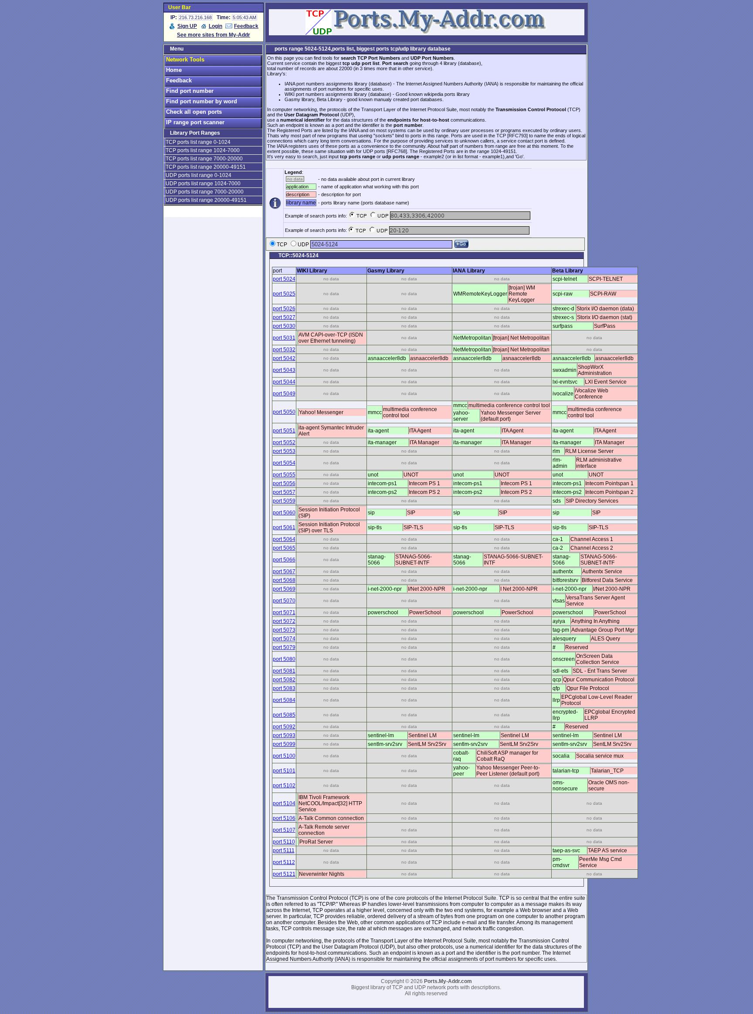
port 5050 (284, 412)
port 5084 (284, 700)
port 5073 (284, 630)
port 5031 (284, 338)
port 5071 (284, 612)
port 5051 (284, 431)
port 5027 (284, 317)
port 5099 (284, 744)
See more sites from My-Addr (213, 35)
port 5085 (284, 715)
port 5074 (284, 639)
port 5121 (284, 874)
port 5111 (284, 850)
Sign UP (187, 26)
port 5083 (284, 688)
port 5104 (284, 803)
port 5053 (284, 451)
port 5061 (284, 527)
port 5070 (284, 601)
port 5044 (284, 382)
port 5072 (284, 621)
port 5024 (284, 279)
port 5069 (284, 589)
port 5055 (284, 475)
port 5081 (284, 671)
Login (215, 26)
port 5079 (284, 647)
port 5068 (284, 580)
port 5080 (284, 659)
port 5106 (284, 818)
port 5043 (284, 370)
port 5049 (284, 394)
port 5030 (284, 326)
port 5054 (284, 463)
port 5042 (284, 358)
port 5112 (284, 862)
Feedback (246, 26)
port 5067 (284, 571)
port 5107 (284, 830)
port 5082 (284, 680)
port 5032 (284, 350)
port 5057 (284, 492)
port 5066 (284, 560)
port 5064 (284, 539)
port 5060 (284, 513)
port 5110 (284, 842)
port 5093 (284, 735)
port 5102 (284, 786)
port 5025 (284, 294)
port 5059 (284, 501)
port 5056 (284, 483)
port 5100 (284, 756)
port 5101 (284, 771)
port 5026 (284, 309)
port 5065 (284, 548)
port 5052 (284, 442)
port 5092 (284, 727)
